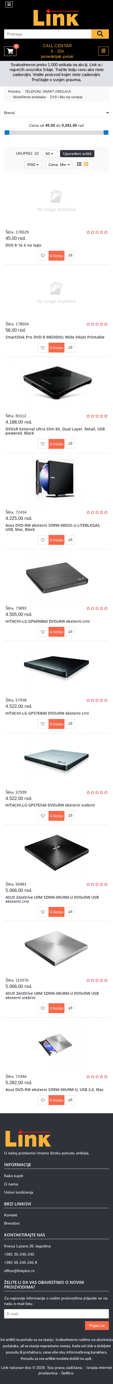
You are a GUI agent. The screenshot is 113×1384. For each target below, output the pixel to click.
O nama (11, 1184)
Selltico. (68, 1373)
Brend (9, 113)
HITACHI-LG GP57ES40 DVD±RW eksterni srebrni (50, 805)
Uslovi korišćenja (18, 1192)
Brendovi (11, 1223)
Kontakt (10, 1215)
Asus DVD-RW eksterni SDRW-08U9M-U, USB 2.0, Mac (54, 1089)
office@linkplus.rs (19, 1271)
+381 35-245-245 (19, 1254)
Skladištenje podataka (29, 97)
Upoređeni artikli (77, 153)
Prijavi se (97, 1325)
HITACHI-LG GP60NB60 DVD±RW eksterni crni (47, 621)
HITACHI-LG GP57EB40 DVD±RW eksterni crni (47, 713)
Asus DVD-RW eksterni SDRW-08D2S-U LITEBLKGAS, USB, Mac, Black (53, 527)
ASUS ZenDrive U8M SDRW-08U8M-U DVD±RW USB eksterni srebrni (52, 995)
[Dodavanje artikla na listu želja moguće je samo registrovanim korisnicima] (42, 255)
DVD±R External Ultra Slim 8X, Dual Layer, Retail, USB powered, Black (55, 431)
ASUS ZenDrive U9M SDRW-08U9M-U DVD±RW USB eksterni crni (52, 899)
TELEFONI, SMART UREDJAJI (48, 92)
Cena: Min (58, 164)
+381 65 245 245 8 (20, 1262)
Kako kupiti (13, 1176)
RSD (31, 164)
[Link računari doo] (56, 18)
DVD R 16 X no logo (23, 245)
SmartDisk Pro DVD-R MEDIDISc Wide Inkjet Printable (54, 337)
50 (48, 153)
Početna (14, 92)
